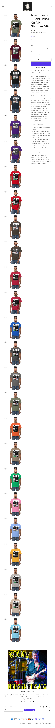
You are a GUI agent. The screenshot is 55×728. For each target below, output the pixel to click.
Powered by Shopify (40, 722)
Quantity (33, 51)
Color (32, 39)
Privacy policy (22, 723)
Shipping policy (38, 723)
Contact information (47, 723)
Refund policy (48, 722)
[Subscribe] (21, 710)
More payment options (41, 67)
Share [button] (34, 168)
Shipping (33, 32)
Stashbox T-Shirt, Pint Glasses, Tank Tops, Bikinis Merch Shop (22, 722)
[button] (3, 6)
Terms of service (29, 723)
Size (32, 45)
